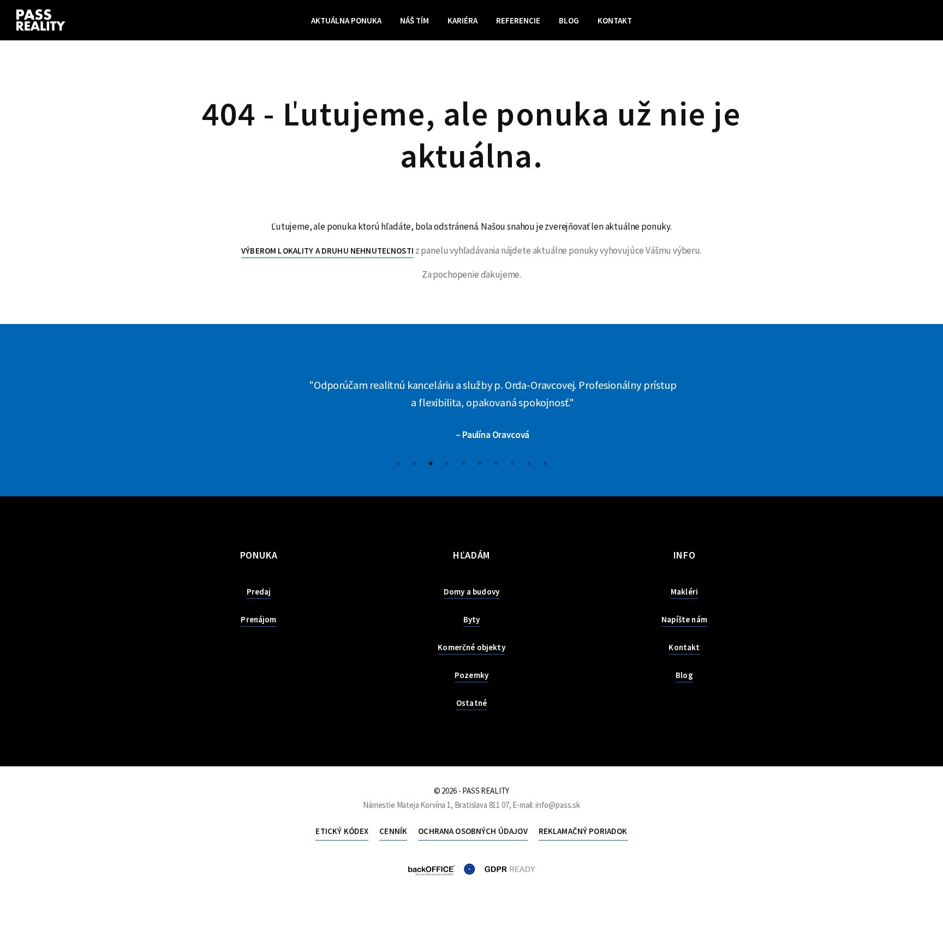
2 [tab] (414, 462)
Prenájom (258, 619)
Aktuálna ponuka (346, 20)
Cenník (393, 831)
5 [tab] (463, 462)
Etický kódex (341, 831)
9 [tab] (528, 462)
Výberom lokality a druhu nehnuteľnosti (327, 250)
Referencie (518, 20)
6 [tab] (479, 462)
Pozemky (471, 675)
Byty (471, 619)
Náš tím (414, 20)
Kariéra (462, 20)
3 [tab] (430, 462)
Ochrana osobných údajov (472, 831)
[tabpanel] (471, 410)
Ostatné (471, 703)
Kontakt (615, 20)
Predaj (259, 591)
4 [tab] (446, 462)
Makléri (684, 591)
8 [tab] (512, 462)
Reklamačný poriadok (583, 831)
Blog (569, 20)
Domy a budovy (471, 591)
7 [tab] (496, 462)
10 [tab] (545, 462)
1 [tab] (397, 462)
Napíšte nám (684, 619)
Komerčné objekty (471, 647)
